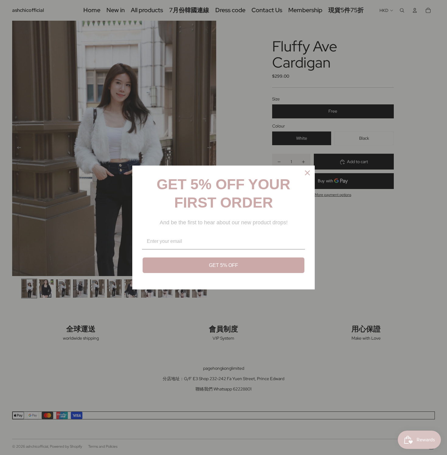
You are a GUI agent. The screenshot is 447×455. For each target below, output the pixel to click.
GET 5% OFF (223, 265)
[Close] (307, 173)
